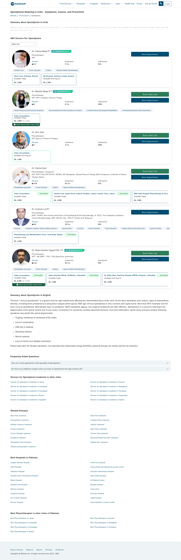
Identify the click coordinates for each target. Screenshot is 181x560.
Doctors (39, 550)
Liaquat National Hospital (20, 462)
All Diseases (24, 16)
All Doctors (59, 550)
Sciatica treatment (18, 429)
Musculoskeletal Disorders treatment (104, 438)
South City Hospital (97, 462)
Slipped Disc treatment (99, 442)
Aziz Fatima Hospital (18, 498)
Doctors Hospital (17, 502)
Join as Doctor (151, 4)
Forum (139, 4)
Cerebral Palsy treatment (99, 420)
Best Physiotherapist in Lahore (22, 518)
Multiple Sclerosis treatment (21, 424)
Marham (13, 16)
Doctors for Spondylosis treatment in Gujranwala (108, 395)
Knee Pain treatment (98, 416)
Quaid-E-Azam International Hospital (24, 476)
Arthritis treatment (97, 424)
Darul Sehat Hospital (98, 476)
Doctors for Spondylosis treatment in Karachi (107, 382)
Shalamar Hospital (18, 471)
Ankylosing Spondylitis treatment (23, 447)
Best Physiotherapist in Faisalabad (24, 527)
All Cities (48, 550)
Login (167, 4)
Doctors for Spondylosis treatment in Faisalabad (29, 391)
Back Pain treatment (18, 416)
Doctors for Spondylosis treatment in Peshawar (108, 391)
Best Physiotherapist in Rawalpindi (103, 523)
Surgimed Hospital (18, 493)
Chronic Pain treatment (99, 433)
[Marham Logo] (18, 4)
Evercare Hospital (97, 493)
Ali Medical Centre (97, 480)
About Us (29, 550)
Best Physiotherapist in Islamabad (24, 523)
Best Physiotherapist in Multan (22, 531)
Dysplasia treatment (18, 438)
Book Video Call (150, 94)
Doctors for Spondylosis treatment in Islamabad (29, 386)
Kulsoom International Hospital (102, 471)
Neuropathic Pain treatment (21, 442)
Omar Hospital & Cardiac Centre (102, 502)
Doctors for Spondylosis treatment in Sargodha (28, 400)
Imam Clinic (94, 489)
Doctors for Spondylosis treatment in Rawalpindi (108, 386)
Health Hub (129, 4)
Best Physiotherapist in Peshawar (103, 527)
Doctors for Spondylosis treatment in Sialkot (107, 400)
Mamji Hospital (16, 480)
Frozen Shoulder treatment (21, 433)
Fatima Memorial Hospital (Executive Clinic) (107, 467)
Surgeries (94, 4)
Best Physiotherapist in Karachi (102, 518)
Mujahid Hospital (96, 485)
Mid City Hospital (17, 489)
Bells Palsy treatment (98, 429)
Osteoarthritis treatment (20, 420)
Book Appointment (150, 54)
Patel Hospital (16, 467)
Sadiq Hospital (95, 498)
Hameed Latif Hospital (19, 485)
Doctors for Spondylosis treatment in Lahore (27, 382)
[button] (161, 3)
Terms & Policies (16, 550)
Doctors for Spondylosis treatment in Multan (27, 395)
